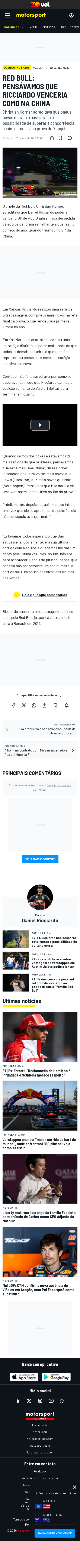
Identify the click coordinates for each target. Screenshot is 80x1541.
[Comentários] (71, 138)
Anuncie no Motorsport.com (40, 1478)
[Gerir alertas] (66, 705)
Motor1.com (40, 1432)
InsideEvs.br (40, 1425)
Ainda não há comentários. (40, 787)
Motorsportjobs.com (40, 1438)
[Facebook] (13, 705)
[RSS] (62, 1401)
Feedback (40, 1471)
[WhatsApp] (34, 705)
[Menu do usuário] (71, 15)
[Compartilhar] (52, 138)
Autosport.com (40, 1445)
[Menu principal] (7, 15)
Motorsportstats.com (40, 1452)
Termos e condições (26, 1519)
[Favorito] (60, 138)
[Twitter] (24, 705)
